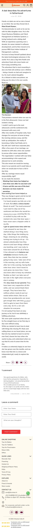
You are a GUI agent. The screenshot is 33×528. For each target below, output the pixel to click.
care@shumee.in (11, 492)
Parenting (5, 461)
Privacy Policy (6, 475)
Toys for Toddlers (7, 445)
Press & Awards (7, 483)
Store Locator (6, 486)
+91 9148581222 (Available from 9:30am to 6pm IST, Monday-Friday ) (18, 497)
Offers (4, 453)
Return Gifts (5, 450)
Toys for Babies (7, 442)
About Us (5, 481)
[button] (2, 5)
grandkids (27, 301)
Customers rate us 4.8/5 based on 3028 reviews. (20, 523)
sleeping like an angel (10, 214)
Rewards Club (6, 459)
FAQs (3, 469)
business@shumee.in (14, 507)
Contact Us (5, 464)
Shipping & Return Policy (10, 467)
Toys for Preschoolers (8, 447)
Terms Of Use (6, 472)
